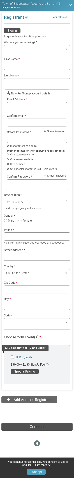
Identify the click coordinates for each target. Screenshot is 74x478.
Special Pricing (24, 371)
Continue (37, 427)
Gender (9, 215)
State (8, 315)
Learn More (40, 464)
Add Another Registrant (32, 400)
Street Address (14, 250)
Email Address (17, 99)
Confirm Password (19, 176)
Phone (9, 230)
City (7, 299)
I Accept (36, 472)
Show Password (56, 131)
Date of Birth (13, 195)
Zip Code (10, 282)
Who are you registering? (20, 42)
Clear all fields (60, 17)
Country (9, 266)
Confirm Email (16, 115)
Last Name (12, 75)
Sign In (12, 30)
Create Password (19, 132)
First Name (12, 59)
